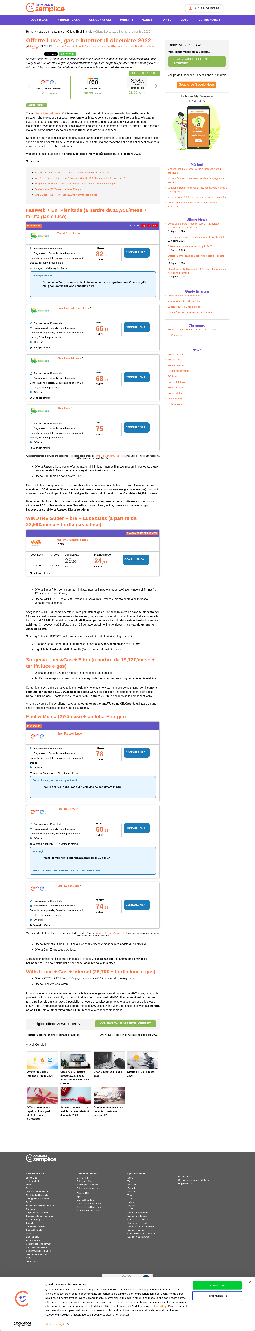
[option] (48, 87)
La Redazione (175, 335)
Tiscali (131, 1195)
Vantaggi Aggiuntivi (42, 773)
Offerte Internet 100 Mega (89, 1203)
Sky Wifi (131, 1205)
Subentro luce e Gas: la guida (184, 306)
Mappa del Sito (33, 1261)
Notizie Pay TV (176, 387)
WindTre (131, 1192)
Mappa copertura (186, 1183)
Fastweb (131, 1188)
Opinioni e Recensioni (36, 1254)
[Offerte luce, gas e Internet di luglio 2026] (42, 1060)
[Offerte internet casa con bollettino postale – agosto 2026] (109, 1095)
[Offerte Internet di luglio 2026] (109, 1060)
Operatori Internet (136, 1173)
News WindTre (33, 48)
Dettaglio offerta (58, 268)
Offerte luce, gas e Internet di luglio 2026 (190, 246)
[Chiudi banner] (249, 1282)
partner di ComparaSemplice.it (110, 456)
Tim (129, 1181)
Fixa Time (63, 408)
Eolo (130, 1198)
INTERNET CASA (68, 19)
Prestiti (126, 19)
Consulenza (136, 252)
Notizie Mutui (175, 393)
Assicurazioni (100, 19)
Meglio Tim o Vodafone (138, 1212)
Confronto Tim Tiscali (137, 1223)
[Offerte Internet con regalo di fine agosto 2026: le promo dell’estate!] (42, 1095)
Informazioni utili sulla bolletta (184, 301)
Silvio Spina (34, 46)
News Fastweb (92, 46)
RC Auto (172, 376)
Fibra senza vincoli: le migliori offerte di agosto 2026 (196, 236)
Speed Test (82, 1196)
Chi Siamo (31, 1209)
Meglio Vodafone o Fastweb (141, 1226)
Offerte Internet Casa (87, 1173)
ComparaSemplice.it (36, 1173)
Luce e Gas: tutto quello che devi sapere (190, 312)
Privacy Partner (33, 1240)
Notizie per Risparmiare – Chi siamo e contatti (193, 329)
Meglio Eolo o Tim (136, 1230)
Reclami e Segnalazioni (37, 1247)
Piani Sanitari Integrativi (37, 1195)
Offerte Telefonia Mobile (37, 1192)
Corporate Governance (37, 1212)
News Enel (59, 46)
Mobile (147, 19)
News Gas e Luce (126, 46)
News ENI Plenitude (74, 46)
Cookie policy (32, 1237)
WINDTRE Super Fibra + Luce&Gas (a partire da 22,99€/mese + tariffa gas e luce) (80, 178)
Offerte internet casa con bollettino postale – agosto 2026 (108, 1111)
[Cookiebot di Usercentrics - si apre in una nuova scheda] (22, 1324)
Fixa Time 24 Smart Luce (73, 308)
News (28, 1258)
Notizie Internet (176, 365)
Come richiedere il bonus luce (184, 295)
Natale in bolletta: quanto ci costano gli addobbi (54, 1034)
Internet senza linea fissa (88, 1210)
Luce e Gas (39, 19)
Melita (130, 1178)
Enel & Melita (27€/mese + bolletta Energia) (58, 189)
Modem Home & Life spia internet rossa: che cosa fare (197, 197)
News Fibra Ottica (108, 46)
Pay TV (166, 19)
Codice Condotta (34, 1230)
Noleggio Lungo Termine (37, 1198)
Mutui (184, 19)
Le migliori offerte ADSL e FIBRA (90, 1024)
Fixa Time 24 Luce (69, 358)
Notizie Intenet (185, 1176)
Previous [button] (29, 87)
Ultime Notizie (209, 19)
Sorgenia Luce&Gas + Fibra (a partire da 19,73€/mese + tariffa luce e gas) (75, 183)
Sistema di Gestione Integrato (40, 1205)
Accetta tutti (217, 1285)
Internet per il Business (87, 1185)
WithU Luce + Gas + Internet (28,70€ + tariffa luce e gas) (66, 194)
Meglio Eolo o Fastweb (138, 1237)
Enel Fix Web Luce (69, 733)
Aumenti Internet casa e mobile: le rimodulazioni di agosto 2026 (74, 1111)
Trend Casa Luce (68, 233)
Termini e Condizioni (35, 1226)
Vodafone (132, 1185)
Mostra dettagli (54, 1324)
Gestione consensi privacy (38, 1244)
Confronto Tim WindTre (138, 1219)
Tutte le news (175, 404)
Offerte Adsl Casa (85, 1181)
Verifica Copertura (85, 1200)
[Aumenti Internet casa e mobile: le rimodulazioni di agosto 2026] (75, 1095)
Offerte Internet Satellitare (89, 1207)
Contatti (29, 1223)
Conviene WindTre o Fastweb (141, 1233)
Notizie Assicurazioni (179, 370)
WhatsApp (69, 54)
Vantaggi (37, 268)
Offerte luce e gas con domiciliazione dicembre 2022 (129, 1034)
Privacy (29, 1233)
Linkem (131, 1202)
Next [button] (156, 87)
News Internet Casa (144, 46)
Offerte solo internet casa (88, 1188)
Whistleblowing (33, 1219)
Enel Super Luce (68, 885)
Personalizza (215, 1295)
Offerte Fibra (82, 1178)
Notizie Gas (174, 359)
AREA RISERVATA (206, 8)
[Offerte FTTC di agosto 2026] (142, 1060)
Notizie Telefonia (177, 381)
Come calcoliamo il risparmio (39, 1216)
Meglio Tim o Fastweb (138, 1216)
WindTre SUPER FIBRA (72, 540)
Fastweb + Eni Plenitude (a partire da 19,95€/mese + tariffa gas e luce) (73, 172)
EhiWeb (131, 1209)
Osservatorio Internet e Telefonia (193, 1180)
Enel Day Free (66, 809)
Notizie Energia (176, 354)
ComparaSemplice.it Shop (38, 1251)
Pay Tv (29, 1202)
